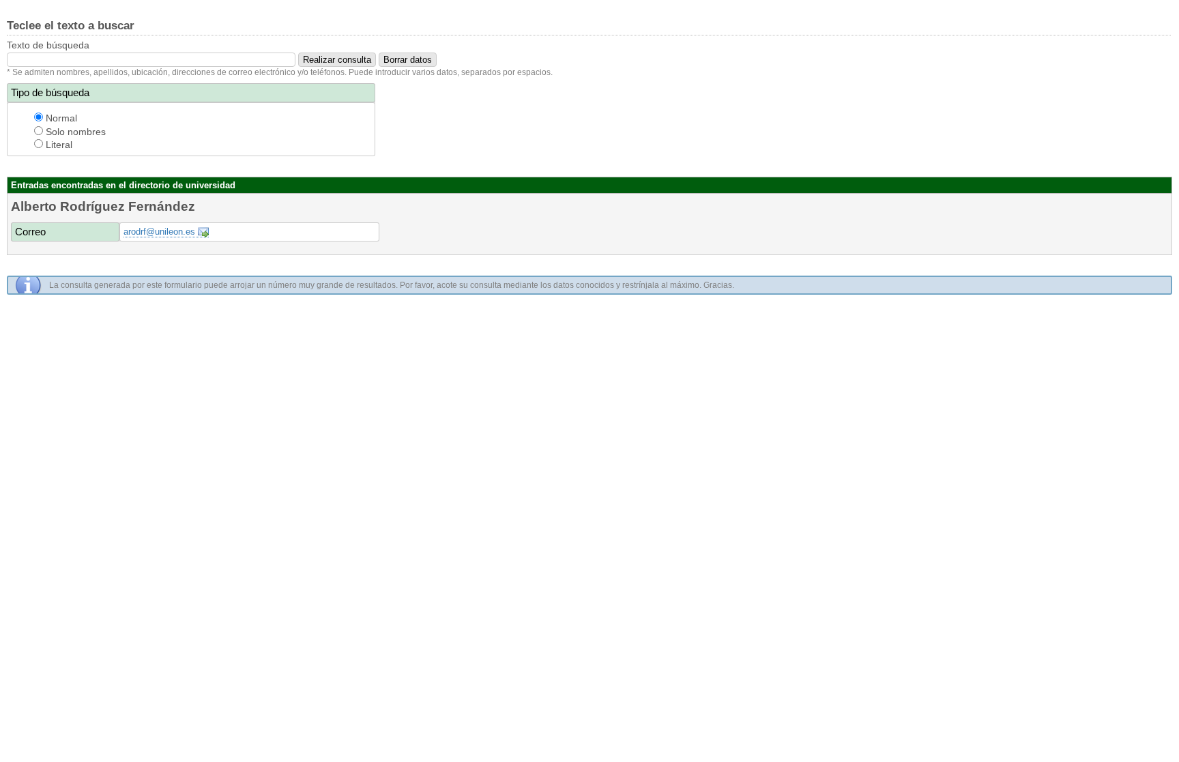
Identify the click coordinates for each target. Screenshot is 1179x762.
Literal (57, 144)
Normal (60, 118)
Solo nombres (74, 131)
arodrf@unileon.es (159, 231)
